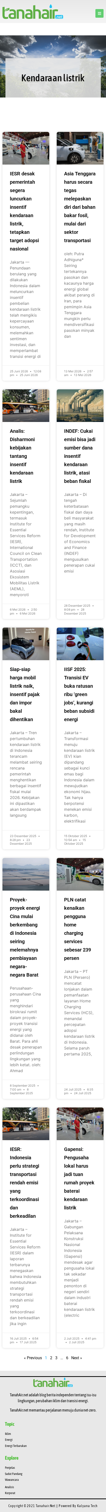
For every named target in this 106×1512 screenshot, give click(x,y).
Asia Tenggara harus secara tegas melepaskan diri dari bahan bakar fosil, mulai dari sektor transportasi (80, 207)
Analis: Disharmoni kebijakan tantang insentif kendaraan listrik (22, 456)
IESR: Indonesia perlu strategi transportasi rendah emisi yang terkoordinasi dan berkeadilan (24, 1182)
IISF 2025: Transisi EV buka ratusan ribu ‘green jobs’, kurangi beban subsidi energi (79, 694)
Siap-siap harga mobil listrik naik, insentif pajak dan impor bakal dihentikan (25, 694)
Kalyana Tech (87, 1506)
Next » (76, 1358)
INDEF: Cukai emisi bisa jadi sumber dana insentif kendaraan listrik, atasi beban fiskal (79, 456)
